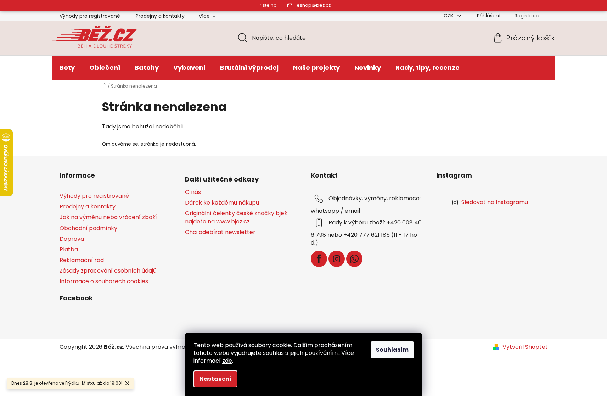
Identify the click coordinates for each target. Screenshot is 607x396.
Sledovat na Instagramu (494, 202)
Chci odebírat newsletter (220, 232)
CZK (449, 15)
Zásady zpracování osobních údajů (108, 271)
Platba (69, 249)
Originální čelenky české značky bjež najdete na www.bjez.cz (236, 217)
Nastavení (215, 379)
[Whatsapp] (354, 259)
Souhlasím (392, 350)
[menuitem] (67, 68)
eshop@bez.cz (314, 5)
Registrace (528, 15)
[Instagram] (336, 259)
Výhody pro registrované (90, 15)
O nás (193, 192)
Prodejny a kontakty (160, 15)
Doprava (72, 239)
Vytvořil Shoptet (525, 347)
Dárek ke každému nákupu (222, 203)
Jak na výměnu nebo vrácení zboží (108, 217)
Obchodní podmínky (88, 228)
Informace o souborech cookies (104, 281)
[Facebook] (319, 259)
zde (227, 361)
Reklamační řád (82, 260)
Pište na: (268, 5)
